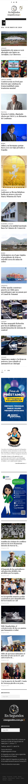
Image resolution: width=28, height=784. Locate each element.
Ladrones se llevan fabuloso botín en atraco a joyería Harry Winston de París (13, 194)
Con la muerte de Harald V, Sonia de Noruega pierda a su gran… (14, 682)
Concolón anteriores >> (21, 463)
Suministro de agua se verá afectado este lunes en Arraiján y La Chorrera (12, 52)
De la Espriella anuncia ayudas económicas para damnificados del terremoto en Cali (13, 598)
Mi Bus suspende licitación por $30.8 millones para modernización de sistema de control (13, 326)
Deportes (5, 778)
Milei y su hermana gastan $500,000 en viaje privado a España (13, 147)
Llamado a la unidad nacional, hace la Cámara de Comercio (14, 227)
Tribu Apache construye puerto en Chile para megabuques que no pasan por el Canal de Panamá (14, 290)
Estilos (22, 778)
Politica (4, 112)
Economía (4, 223)
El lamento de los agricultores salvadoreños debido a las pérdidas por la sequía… (12, 571)
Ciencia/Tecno (11, 778)
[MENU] (3, 23)
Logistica (4, 285)
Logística (10, 779)
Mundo (9, 79)
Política (4, 776)
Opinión (18, 778)
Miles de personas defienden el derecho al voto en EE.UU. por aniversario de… (13, 656)
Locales (3, 48)
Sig (9, 370)
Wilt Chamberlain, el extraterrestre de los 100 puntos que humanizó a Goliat (13, 628)
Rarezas (4, 190)
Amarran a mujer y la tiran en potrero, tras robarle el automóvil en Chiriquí (13, 361)
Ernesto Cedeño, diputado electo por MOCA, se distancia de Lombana (13, 116)
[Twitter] (14, 2)
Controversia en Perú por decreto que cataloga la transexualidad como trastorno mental (12, 84)
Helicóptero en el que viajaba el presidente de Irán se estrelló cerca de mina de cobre (13, 258)
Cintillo (4, 79)
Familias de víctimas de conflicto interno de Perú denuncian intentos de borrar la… (13, 543)
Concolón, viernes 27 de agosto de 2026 (12, 456)
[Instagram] (16, 2)
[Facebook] (11, 2)
